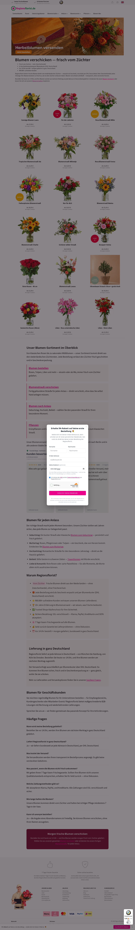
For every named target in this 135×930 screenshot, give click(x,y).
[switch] (128, 922)
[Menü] (132, 910)
